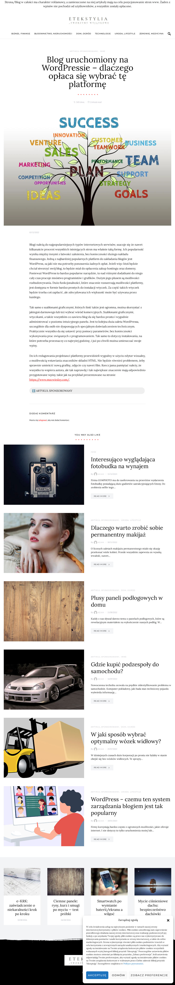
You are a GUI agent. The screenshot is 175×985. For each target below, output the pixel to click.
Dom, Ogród (83, 33)
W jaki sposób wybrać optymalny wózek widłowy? (126, 738)
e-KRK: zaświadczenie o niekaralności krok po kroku (22, 907)
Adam (101, 474)
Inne (102, 51)
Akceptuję (97, 975)
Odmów (118, 975)
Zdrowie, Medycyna (151, 33)
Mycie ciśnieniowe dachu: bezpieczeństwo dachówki (153, 907)
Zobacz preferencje (149, 975)
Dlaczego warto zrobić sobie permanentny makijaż (127, 531)
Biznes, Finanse (20, 33)
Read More (100, 496)
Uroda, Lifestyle (125, 33)
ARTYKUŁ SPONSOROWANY (84, 51)
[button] (168, 920)
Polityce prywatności (133, 963)
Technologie (103, 33)
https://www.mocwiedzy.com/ (49, 379)
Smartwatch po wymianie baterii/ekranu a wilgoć (109, 907)
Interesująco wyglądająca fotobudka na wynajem (123, 463)
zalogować (42, 420)
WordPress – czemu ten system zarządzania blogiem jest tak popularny (130, 806)
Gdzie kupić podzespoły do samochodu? (125, 668)
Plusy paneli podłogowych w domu (127, 601)
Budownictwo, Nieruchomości (53, 33)
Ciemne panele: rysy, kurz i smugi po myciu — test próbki (66, 907)
